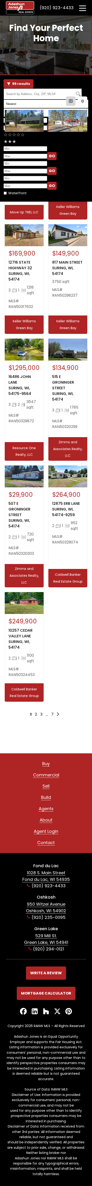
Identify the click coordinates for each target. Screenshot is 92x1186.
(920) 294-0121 (48, 949)
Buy (46, 764)
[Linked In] (34, 1011)
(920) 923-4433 (57, 8)
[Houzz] (46, 1011)
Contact (46, 843)
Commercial (46, 775)
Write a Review (46, 973)
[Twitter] (57, 1011)
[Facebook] (23, 1011)
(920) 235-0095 (49, 917)
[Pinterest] (68, 1011)
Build (46, 797)
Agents (46, 809)
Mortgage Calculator (46, 993)
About (46, 820)
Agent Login (46, 831)
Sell (46, 786)
